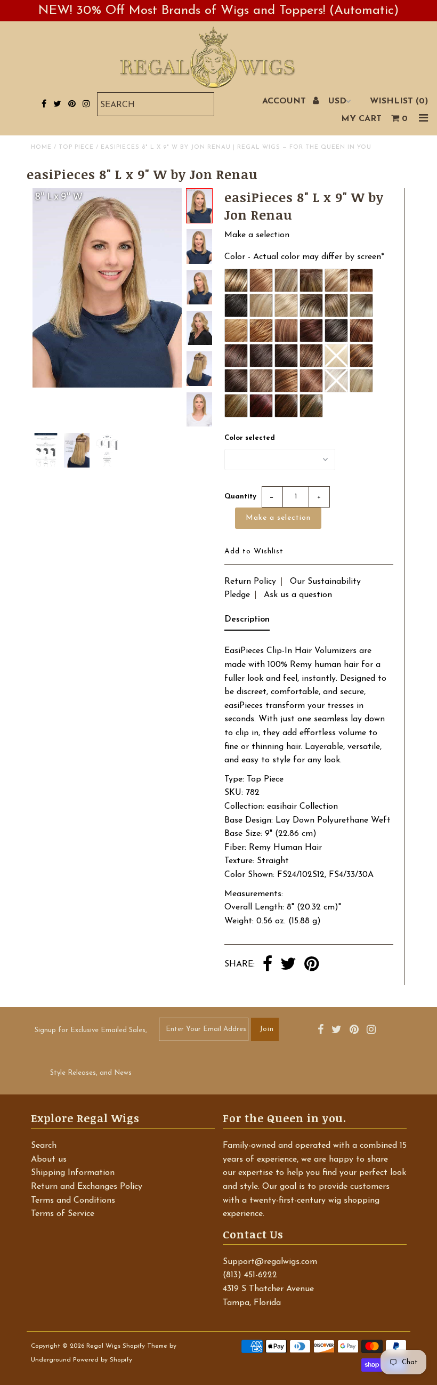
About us (49, 1159)
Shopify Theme (145, 1346)
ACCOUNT (285, 101)
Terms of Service (62, 1214)
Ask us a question (298, 595)
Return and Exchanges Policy (86, 1186)
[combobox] (155, 104)
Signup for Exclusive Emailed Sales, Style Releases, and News (91, 1051)
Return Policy (250, 581)
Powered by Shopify (102, 1360)
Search (43, 1145)
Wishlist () (399, 101)
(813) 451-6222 (250, 1275)
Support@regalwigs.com (270, 1262)
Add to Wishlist (254, 551)
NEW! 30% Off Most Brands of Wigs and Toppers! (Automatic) (218, 10)
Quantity (240, 496)
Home (41, 147)
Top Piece (76, 147)
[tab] (247, 622)
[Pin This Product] (311, 965)
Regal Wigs (103, 1346)
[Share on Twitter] (288, 965)
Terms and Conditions (73, 1200)
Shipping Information (73, 1173)
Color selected (249, 437)
